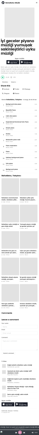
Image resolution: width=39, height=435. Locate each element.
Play (3, 105)
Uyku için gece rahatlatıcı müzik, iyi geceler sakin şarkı (28, 253)
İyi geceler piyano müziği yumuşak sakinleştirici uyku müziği (28, 279)
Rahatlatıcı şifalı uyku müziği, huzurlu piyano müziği (27, 200)
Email (3, 329)
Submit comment (8, 353)
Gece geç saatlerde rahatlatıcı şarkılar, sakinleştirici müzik (8, 305)
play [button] (20, 432)
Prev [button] (15, 432)
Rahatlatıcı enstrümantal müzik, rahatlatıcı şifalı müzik (10, 200)
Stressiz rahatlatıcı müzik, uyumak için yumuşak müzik (28, 305)
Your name (5, 323)
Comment (5, 337)
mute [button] (32, 433)
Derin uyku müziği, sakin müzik (17, 394)
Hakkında (4, 411)
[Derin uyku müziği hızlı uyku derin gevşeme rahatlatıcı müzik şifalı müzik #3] (4, 372)
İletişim (10, 411)
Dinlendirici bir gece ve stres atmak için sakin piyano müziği (9, 253)
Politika (15, 411)
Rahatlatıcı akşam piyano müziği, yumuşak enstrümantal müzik (10, 279)
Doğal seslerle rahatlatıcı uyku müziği (19, 365)
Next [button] (24, 432)
